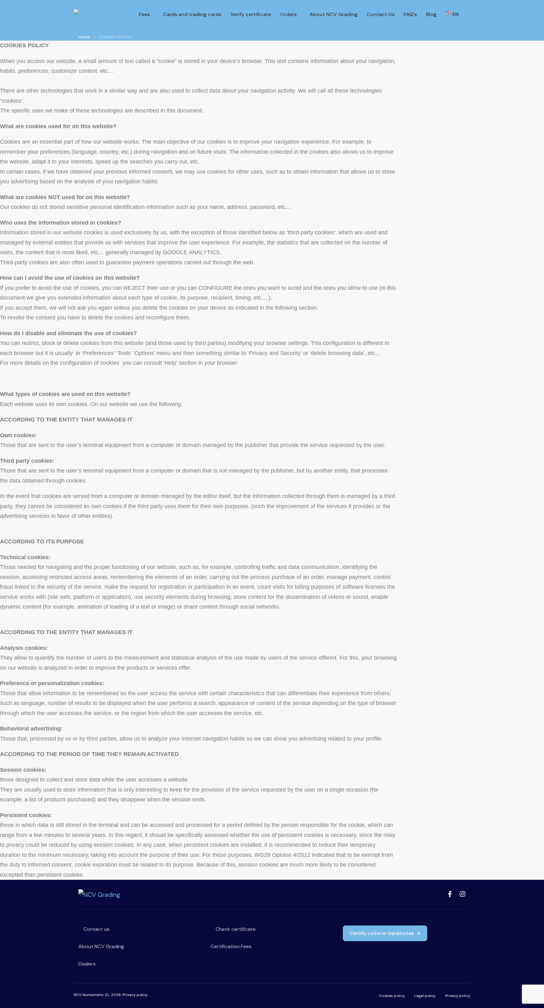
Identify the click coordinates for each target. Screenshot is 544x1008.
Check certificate (235, 929)
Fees (144, 14)
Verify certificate (250, 14)
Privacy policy (135, 994)
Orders (288, 14)
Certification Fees (231, 946)
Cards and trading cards (192, 14)
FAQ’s (410, 14)
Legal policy (425, 995)
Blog (431, 14)
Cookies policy (392, 995)
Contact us (96, 929)
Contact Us (380, 14)
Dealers (87, 963)
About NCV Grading (334, 14)
